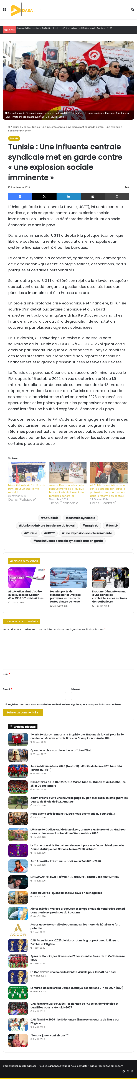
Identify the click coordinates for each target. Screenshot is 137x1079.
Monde (26, 127)
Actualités (51, 518)
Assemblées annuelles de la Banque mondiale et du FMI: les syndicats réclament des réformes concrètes (66, 490)
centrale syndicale (81, 518)
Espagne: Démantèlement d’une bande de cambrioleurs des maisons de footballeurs (109, 596)
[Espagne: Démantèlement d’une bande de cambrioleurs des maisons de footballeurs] (110, 577)
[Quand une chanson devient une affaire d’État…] (18, 755)
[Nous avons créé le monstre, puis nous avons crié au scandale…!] (18, 818)
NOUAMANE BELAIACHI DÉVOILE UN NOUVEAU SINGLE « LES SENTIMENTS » (75, 877)
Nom (6, 674)
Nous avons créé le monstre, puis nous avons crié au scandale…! (73, 813)
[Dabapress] (28, 9)
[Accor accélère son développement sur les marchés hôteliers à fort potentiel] (18, 929)
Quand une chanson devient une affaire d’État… (61, 750)
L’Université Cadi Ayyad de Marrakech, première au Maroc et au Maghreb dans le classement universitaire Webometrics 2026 (78, 831)
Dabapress (29, 1066)
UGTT (51, 533)
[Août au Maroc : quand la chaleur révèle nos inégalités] (18, 897)
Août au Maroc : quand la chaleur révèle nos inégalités (66, 893)
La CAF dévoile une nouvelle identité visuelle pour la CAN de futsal (73, 972)
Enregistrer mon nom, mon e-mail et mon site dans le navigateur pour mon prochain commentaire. (63, 704)
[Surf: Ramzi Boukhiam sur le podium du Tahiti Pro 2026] (18, 866)
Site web (76, 689)
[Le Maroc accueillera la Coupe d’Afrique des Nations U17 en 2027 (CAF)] (18, 992)
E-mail (7, 689)
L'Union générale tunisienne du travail (48, 525)
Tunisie (32, 533)
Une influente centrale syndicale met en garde (69, 541)
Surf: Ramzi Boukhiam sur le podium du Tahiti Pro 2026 (66, 861)
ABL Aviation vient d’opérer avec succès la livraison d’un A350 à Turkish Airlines (26, 595)
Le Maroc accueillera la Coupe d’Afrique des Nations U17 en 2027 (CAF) (77, 988)
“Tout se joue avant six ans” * (49, 1035)
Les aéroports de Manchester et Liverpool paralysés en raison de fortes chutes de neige (66, 596)
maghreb (91, 525)
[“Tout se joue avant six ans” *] (18, 1040)
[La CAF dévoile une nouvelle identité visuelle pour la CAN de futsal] (18, 977)
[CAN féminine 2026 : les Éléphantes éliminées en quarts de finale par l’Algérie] (18, 1024)
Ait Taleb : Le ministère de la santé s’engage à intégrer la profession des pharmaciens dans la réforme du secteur (108, 490)
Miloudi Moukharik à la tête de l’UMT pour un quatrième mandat (26, 488)
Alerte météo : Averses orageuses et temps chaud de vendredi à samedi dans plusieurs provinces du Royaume (78, 910)
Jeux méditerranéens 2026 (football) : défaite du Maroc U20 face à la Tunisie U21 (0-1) (65, 28)
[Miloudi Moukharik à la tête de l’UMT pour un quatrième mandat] (27, 472)
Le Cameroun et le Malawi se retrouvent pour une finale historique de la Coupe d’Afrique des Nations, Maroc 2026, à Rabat (77, 847)
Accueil (14, 127)
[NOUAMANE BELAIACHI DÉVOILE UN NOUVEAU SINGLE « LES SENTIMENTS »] (18, 882)
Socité (113, 525)
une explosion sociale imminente (88, 533)
